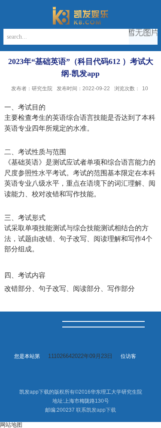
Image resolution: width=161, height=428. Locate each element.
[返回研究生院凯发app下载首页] (80, 15)
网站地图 (11, 425)
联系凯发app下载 (96, 410)
